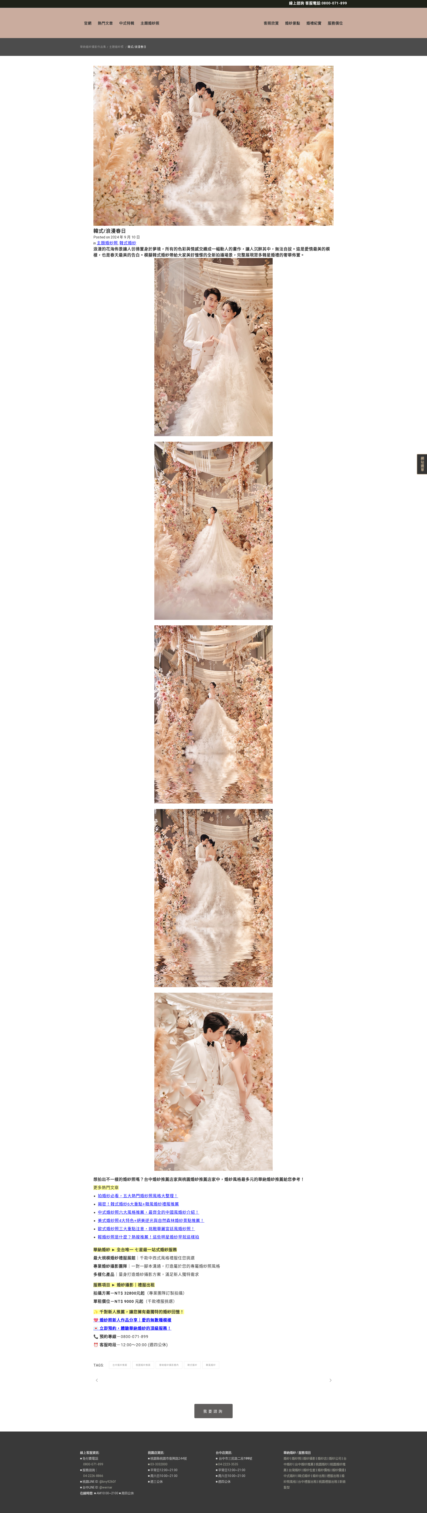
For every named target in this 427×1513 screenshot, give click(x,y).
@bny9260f (107, 1481)
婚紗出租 (318, 1476)
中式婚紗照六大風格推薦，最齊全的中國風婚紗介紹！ (148, 1212)
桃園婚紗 (322, 1464)
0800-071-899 (91, 1464)
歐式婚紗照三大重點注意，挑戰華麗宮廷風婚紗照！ (146, 1228)
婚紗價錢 (338, 1470)
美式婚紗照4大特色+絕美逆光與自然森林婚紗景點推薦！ (151, 1220)
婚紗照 (296, 1458)
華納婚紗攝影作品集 (93, 47)
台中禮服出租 (307, 1481)
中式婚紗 (290, 1476)
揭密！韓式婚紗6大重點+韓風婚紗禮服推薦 (138, 1204)
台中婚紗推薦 (120, 1365)
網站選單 (422, 464)
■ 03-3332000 (157, 1464)
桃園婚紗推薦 (143, 1365)
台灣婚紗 (295, 1470)
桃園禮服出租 (328, 1481)
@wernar (105, 1487)
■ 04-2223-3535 (227, 1464)
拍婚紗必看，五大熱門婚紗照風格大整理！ (138, 1196)
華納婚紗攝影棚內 (169, 1365)
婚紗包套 (309, 1470)
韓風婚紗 (211, 1365)
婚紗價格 (324, 1470)
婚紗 (287, 1458)
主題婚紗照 (116, 47)
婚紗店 (322, 1458)
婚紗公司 (335, 1458)
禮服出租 (333, 1476)
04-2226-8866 (91, 1476)
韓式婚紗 (127, 243)
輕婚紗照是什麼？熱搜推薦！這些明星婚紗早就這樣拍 (148, 1237)
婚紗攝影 (309, 1458)
